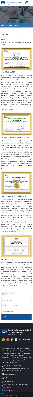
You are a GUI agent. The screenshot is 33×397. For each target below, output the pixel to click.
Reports (10, 25)
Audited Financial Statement (13, 306)
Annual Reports (8, 311)
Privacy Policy (9, 381)
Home (3, 25)
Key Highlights (8, 300)
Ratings (5, 317)
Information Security (11, 378)
